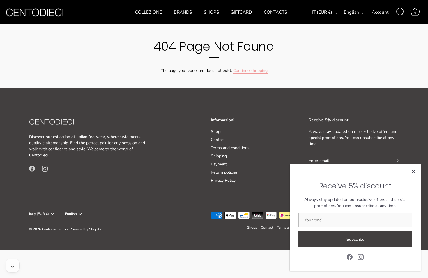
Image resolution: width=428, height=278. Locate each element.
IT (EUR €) (322, 12)
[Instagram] (361, 256)
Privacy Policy (223, 180)
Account (380, 12)
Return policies (224, 172)
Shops (211, 12)
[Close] (413, 171)
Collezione (148, 12)
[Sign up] (396, 161)
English (351, 12)
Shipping (219, 156)
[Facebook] (350, 256)
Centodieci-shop (55, 229)
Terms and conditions (230, 148)
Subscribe (355, 239)
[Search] (400, 12)
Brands (183, 12)
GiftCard (241, 12)
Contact (218, 139)
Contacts (275, 12)
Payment (219, 164)
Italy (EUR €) (39, 214)
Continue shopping (250, 70)
